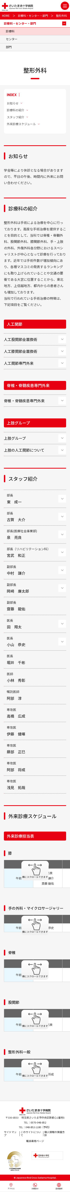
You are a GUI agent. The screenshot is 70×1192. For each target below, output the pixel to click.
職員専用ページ (35, 1141)
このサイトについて (31, 1133)
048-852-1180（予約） (38, 1127)
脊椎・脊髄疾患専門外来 (24, 400)
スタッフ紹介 (15, 117)
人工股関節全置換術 (20, 339)
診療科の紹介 (15, 110)
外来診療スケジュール (21, 124)
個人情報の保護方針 (54, 1133)
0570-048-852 (38, 1122)
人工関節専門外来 (18, 363)
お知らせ (12, 103)
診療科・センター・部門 (33, 16)
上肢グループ (15, 438)
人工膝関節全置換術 (20, 351)
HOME (6, 16)
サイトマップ (10, 1133)
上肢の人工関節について (24, 450)
